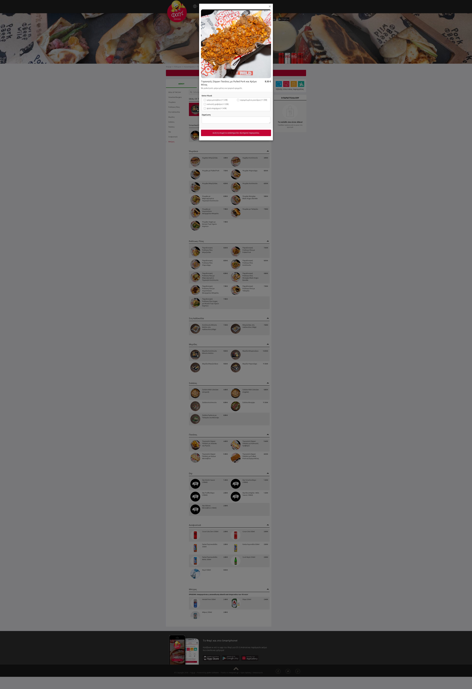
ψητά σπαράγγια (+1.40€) (216, 108)
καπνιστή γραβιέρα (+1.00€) (218, 104)
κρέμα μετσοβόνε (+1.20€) (217, 100)
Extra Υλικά (207, 95)
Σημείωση (206, 115)
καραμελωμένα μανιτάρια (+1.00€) (253, 100)
